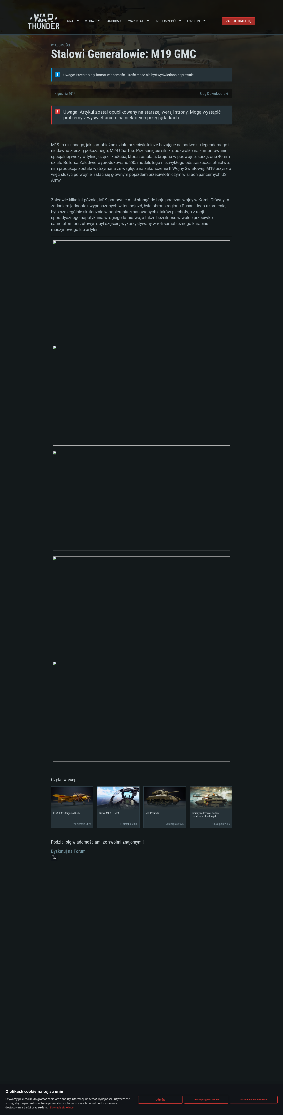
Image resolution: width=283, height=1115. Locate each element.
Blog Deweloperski (214, 94)
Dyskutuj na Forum (68, 851)
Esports (193, 21)
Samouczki (113, 21)
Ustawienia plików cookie (254, 1099)
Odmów (160, 1099)
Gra (70, 21)
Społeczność (165, 21)
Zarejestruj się (238, 21)
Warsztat (135, 21)
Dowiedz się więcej (62, 1107)
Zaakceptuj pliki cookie (206, 1099)
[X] (54, 857)
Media (89, 21)
